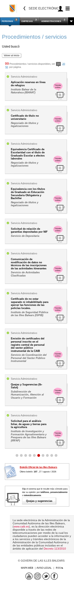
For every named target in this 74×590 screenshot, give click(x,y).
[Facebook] (54, 576)
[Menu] (67, 8)
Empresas (27, 21)
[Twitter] (46, 576)
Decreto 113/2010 (55, 548)
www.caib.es (21, 526)
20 (63, 64)
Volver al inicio (11, 55)
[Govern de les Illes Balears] (12, 8)
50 (6, 67)
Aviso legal (44, 568)
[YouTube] (29, 576)
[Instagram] (37, 576)
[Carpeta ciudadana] (60, 8)
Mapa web (27, 568)
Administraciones (51, 21)
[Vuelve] (24, 8)
